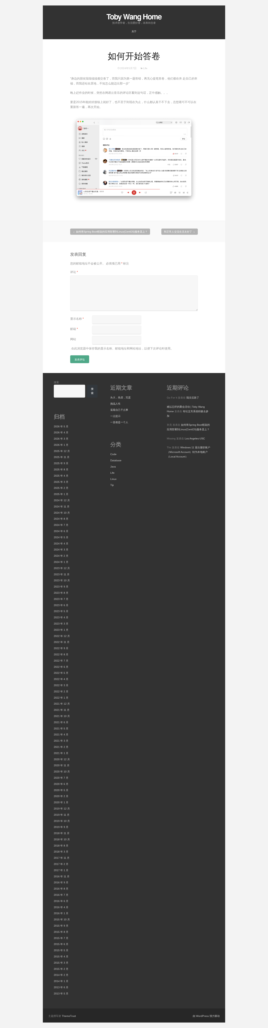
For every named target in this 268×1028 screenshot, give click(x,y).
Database (115, 460)
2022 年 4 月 (61, 679)
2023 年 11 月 (61, 574)
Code (113, 454)
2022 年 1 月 (61, 697)
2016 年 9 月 (61, 882)
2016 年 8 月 (61, 888)
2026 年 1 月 (61, 444)
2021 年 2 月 (61, 746)
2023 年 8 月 (61, 592)
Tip (112, 485)
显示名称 (77, 318)
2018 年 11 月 (61, 833)
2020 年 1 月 (61, 802)
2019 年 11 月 (61, 814)
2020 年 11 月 (61, 765)
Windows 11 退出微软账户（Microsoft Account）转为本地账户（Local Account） (188, 452)
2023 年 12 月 (62, 568)
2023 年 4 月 (61, 617)
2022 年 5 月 (61, 672)
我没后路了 (192, 397)
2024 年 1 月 (61, 562)
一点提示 (115, 416)
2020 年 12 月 (62, 759)
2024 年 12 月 (62, 500)
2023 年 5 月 (61, 611)
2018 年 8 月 (61, 845)
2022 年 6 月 (61, 666)
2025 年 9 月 (61, 463)
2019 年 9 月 (61, 827)
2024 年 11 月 (61, 506)
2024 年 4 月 (61, 543)
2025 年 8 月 (61, 469)
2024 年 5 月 (61, 537)
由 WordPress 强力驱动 (206, 1016)
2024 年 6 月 (61, 531)
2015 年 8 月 (61, 931)
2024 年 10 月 (62, 512)
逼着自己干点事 (119, 409)
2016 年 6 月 (61, 901)
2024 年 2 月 (61, 555)
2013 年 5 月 (61, 993)
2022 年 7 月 (61, 660)
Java (113, 466)
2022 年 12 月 (62, 636)
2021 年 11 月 (61, 709)
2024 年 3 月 (61, 549)
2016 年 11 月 (61, 876)
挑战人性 (115, 403)
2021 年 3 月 (61, 740)
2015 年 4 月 (61, 956)
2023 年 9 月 (61, 586)
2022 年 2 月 (61, 691)
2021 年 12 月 (62, 703)
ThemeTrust (69, 1016)
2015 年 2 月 (61, 968)
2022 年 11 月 (61, 642)
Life (145, 68)
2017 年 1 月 (61, 870)
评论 (74, 272)
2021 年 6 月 (61, 722)
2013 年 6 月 (61, 987)
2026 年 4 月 (61, 432)
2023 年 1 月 (61, 629)
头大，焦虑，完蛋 (120, 397)
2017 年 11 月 (61, 857)
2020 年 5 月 (61, 790)
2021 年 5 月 (61, 728)
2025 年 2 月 (61, 487)
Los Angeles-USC (195, 438)
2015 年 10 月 (62, 919)
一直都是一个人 (119, 422)
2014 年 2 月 (61, 974)
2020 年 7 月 (61, 777)
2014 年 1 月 (61, 981)
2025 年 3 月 (61, 481)
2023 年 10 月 (62, 580)
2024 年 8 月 (61, 518)
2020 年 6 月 (61, 783)
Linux (113, 479)
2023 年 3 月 (61, 623)
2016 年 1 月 (61, 913)
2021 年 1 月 (61, 753)
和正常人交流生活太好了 (179, 231)
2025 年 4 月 (61, 475)
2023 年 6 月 (61, 605)
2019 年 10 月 (62, 821)
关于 (134, 31)
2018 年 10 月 (62, 839)
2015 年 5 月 (61, 950)
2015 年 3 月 (61, 962)
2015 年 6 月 (61, 944)
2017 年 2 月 (61, 864)
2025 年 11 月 (61, 457)
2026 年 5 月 (61, 426)
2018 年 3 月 (61, 851)
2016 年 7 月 (61, 894)
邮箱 (74, 329)
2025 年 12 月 (62, 451)
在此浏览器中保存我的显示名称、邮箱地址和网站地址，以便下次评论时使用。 (122, 348)
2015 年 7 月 (61, 938)
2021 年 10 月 (62, 716)
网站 (73, 339)
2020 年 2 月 (61, 796)
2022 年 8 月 (61, 654)
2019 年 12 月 (62, 808)
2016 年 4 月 (61, 907)
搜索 (56, 382)
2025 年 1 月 (61, 494)
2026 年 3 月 (61, 438)
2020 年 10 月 (62, 771)
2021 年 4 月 (61, 734)
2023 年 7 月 (61, 599)
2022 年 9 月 (61, 648)
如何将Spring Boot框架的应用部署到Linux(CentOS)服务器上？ (110, 231)
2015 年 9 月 (61, 925)
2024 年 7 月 (61, 524)
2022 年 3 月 (61, 685)
